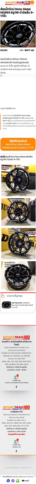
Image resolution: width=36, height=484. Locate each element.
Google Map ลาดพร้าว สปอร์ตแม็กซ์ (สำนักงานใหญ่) (16, 381)
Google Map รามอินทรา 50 (16, 446)
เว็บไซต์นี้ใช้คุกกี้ (7, 477)
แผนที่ (26, 480)
